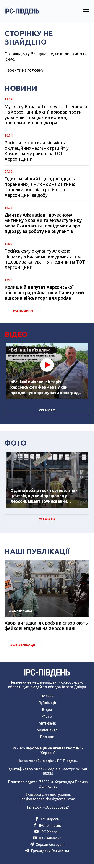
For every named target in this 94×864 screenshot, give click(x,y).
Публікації (47, 703)
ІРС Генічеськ (49, 825)
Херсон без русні (49, 844)
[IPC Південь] (22, 11)
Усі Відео (47, 410)
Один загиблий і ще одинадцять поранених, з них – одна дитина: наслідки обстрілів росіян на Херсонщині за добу (40, 187)
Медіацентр (47, 730)
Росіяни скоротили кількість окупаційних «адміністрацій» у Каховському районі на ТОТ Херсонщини (36, 151)
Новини (47, 696)
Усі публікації (22, 645)
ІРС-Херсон (50, 832)
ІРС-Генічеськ (49, 838)
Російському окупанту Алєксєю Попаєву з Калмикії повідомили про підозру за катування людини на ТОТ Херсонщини (45, 259)
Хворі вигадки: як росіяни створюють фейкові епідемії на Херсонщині (46, 625)
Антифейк (47, 723)
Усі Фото (47, 519)
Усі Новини (23, 311)
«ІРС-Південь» (66, 761)
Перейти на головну (24, 70)
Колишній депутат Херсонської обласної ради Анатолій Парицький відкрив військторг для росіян (44, 292)
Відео (47, 709)
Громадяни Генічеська (49, 851)
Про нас (47, 737)
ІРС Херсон (49, 819)
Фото (47, 716)
